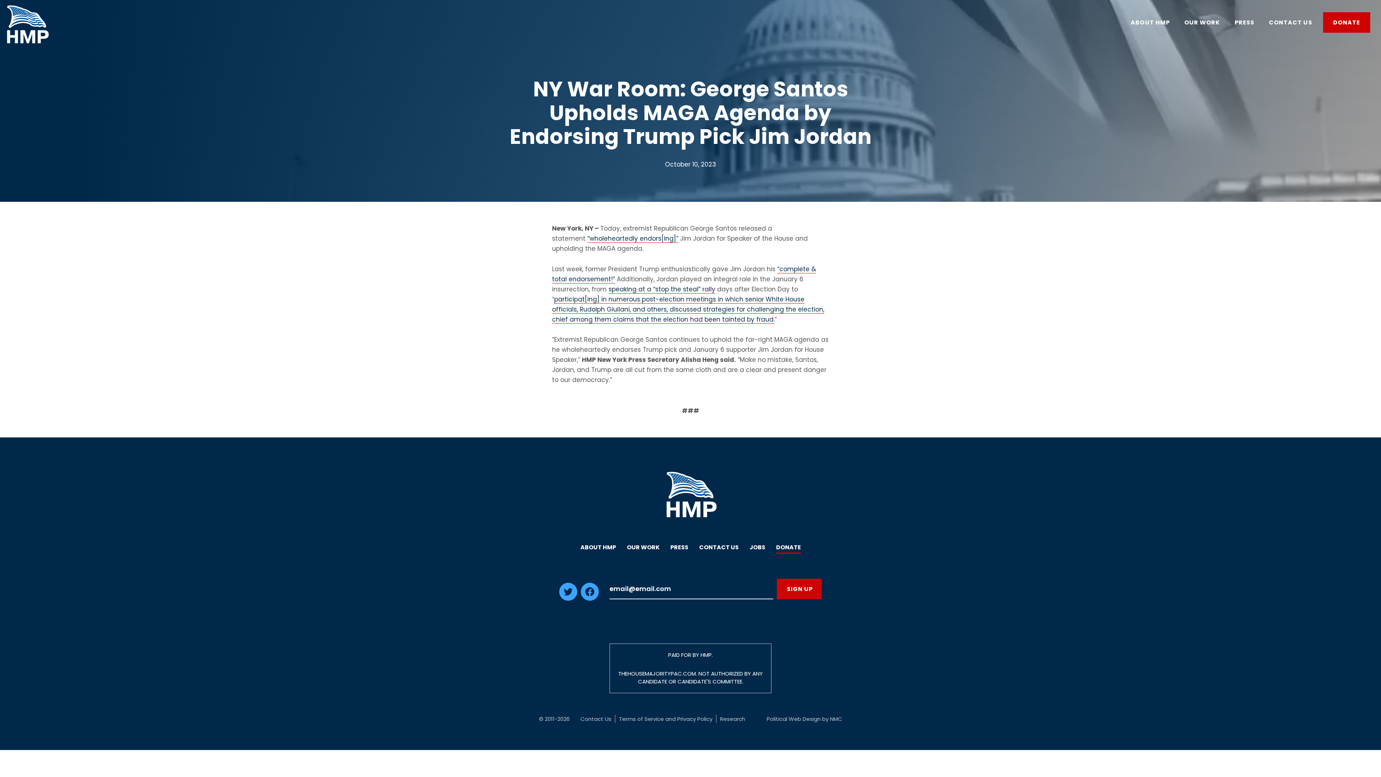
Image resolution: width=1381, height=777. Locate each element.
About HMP (598, 547)
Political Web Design (794, 719)
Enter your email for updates (691, 589)
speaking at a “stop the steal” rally (662, 289)
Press (679, 547)
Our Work (643, 547)
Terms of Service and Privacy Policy (665, 719)
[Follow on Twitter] (568, 598)
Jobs (757, 547)
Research (732, 719)
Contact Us (719, 547)
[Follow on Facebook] (590, 598)
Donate (788, 547)
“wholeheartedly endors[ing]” (632, 238)
